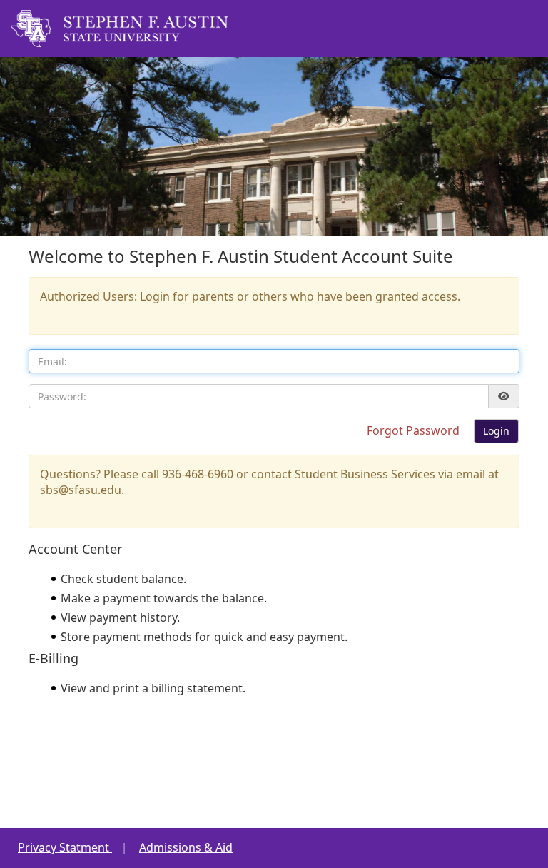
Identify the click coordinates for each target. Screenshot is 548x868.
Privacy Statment (65, 847)
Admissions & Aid (186, 847)
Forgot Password (414, 430)
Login (496, 431)
